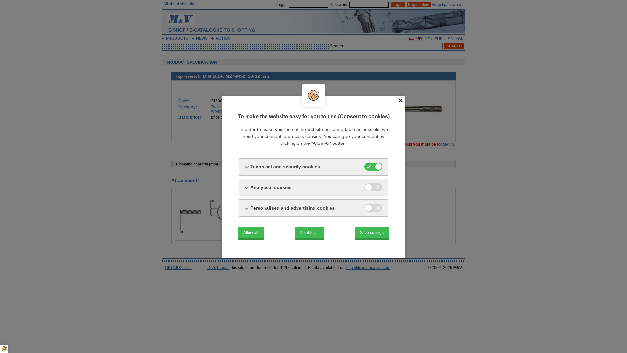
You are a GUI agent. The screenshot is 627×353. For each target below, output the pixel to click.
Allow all (250, 232)
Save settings (372, 232)
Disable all (309, 232)
